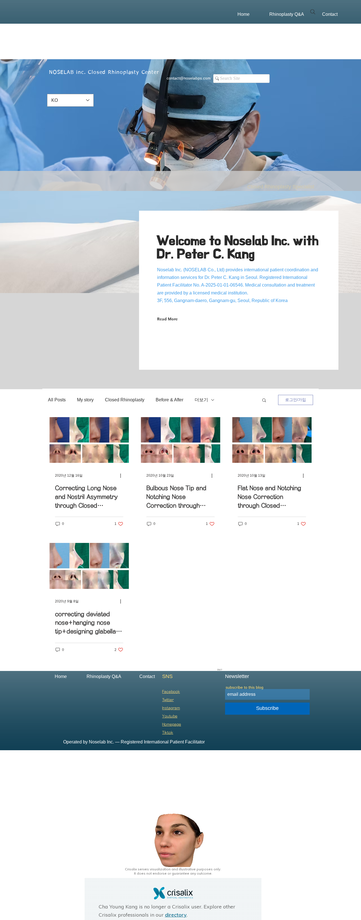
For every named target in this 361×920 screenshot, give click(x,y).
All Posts (57, 399)
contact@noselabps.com (189, 78)
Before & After (169, 399)
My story (85, 399)
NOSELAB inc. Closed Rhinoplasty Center (104, 72)
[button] (264, 401)
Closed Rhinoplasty (124, 399)
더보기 (201, 399)
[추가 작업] (122, 475)
